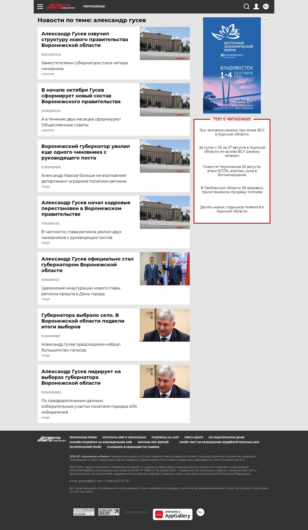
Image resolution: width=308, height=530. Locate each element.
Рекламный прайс (83, 437)
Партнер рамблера (136, 512)
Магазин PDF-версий (153, 442)
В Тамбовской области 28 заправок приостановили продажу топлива (232, 190)
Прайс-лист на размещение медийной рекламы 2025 (219, 442)
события (47, 74)
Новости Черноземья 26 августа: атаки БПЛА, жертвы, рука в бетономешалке (232, 171)
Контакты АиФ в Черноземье (124, 437)
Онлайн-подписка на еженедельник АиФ (101, 442)
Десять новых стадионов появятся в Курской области (232, 209)
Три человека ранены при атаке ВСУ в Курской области (232, 132)
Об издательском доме (226, 437)
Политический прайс (86, 447)
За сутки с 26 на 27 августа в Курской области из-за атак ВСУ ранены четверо (232, 152)
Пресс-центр (194, 437)
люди (45, 187)
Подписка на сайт (165, 437)
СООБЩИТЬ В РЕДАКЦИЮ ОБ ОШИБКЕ (133, 447)
